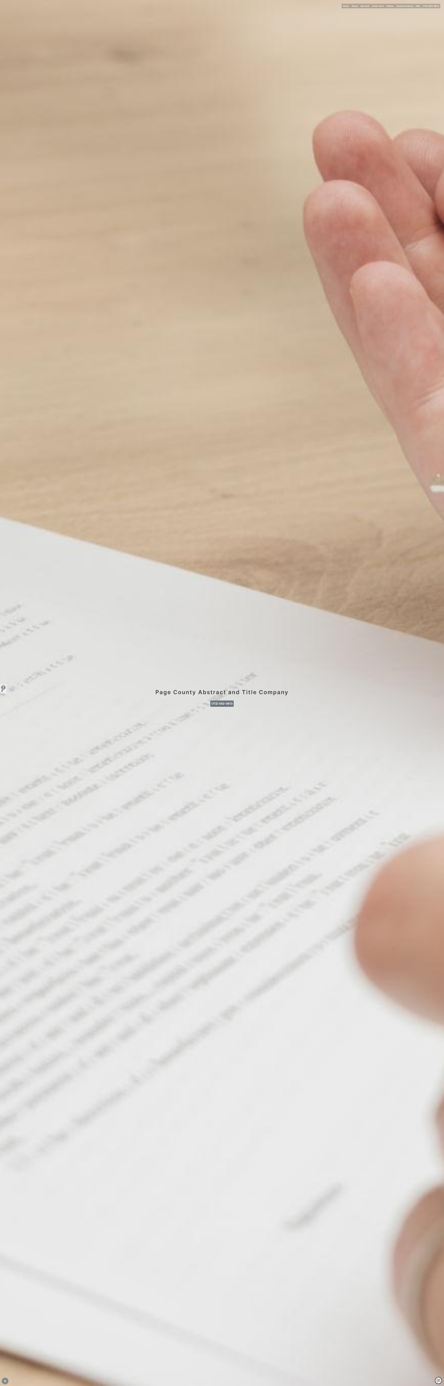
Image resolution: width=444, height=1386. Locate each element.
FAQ (418, 6)
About (355, 6)
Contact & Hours (404, 6)
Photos (390, 6)
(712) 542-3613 (431, 6)
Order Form (378, 6)
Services (365, 6)
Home (346, 6)
